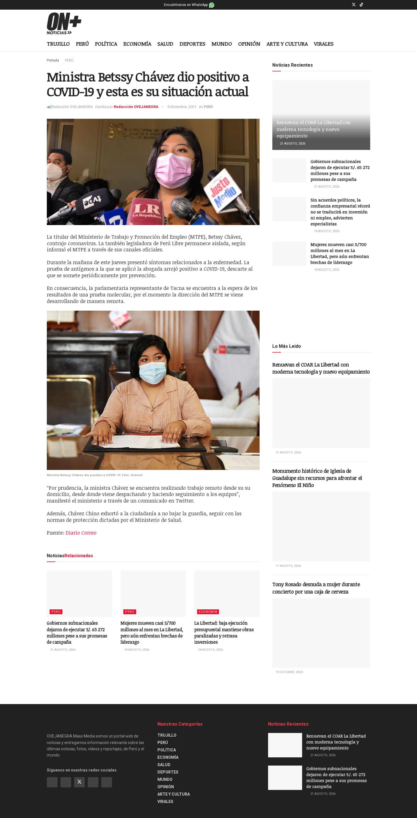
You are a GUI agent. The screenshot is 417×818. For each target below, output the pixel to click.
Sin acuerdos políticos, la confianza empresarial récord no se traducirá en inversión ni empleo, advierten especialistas (340, 211)
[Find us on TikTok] (361, 5)
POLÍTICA (106, 43)
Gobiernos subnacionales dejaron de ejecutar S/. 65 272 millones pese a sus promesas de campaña (77, 632)
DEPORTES (192, 43)
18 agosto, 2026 (136, 650)
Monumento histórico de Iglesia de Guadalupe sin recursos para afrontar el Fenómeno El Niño (317, 477)
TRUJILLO (58, 43)
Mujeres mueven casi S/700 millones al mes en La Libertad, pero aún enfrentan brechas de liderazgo (152, 632)
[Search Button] (368, 44)
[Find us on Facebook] (339, 5)
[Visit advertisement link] (321, 307)
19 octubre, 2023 (289, 672)
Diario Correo (81, 532)
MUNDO (222, 43)
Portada (53, 60)
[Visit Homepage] (68, 23)
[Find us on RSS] (106, 782)
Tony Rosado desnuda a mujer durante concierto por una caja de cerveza (316, 588)
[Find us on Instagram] (346, 5)
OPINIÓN (249, 43)
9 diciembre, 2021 (181, 107)
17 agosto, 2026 (288, 566)
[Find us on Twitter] (354, 5)
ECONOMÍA (137, 43)
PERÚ (82, 43)
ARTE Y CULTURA (287, 43)
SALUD (165, 43)
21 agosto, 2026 (62, 650)
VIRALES (324, 43)
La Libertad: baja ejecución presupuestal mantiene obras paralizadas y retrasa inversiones (224, 632)
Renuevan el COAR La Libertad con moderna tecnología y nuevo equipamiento (314, 129)
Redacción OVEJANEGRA (136, 107)
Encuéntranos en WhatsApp (186, 5)
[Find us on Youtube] (368, 5)
